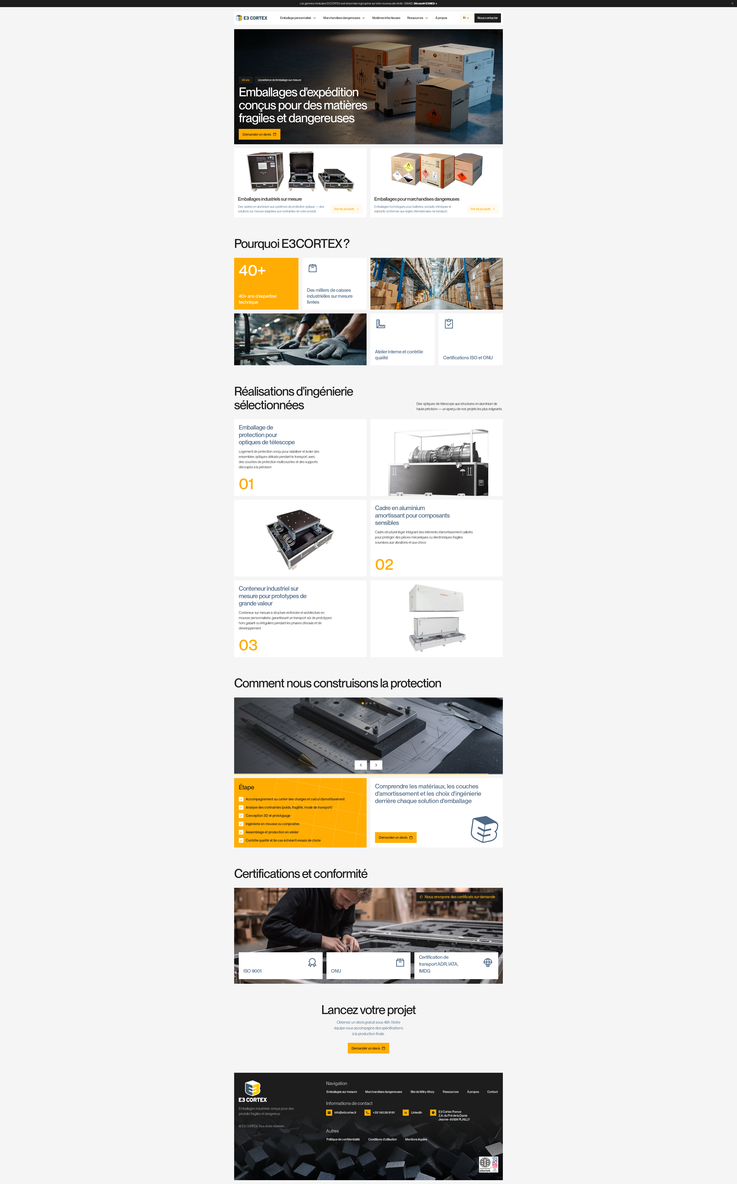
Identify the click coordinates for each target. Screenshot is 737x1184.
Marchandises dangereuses (341, 18)
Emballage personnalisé (295, 18)
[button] (363, 703)
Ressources (415, 18)
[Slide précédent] (361, 765)
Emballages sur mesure (341, 1092)
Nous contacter (488, 18)
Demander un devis (257, 134)
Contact (492, 1092)
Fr (464, 18)
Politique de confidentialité (343, 1139)
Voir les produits (344, 209)
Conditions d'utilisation (382, 1139)
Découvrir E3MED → (425, 3)
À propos (441, 18)
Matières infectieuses (386, 18)
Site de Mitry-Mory (422, 1092)
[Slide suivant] (376, 765)
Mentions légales (416, 1139)
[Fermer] (732, 3)
